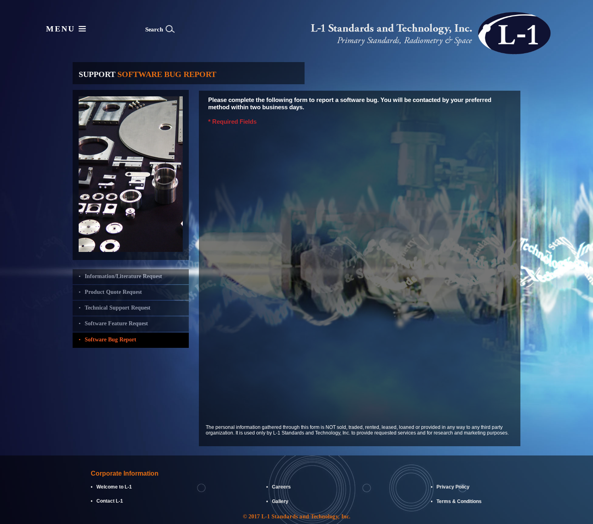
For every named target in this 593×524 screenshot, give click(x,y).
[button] (218, 29)
